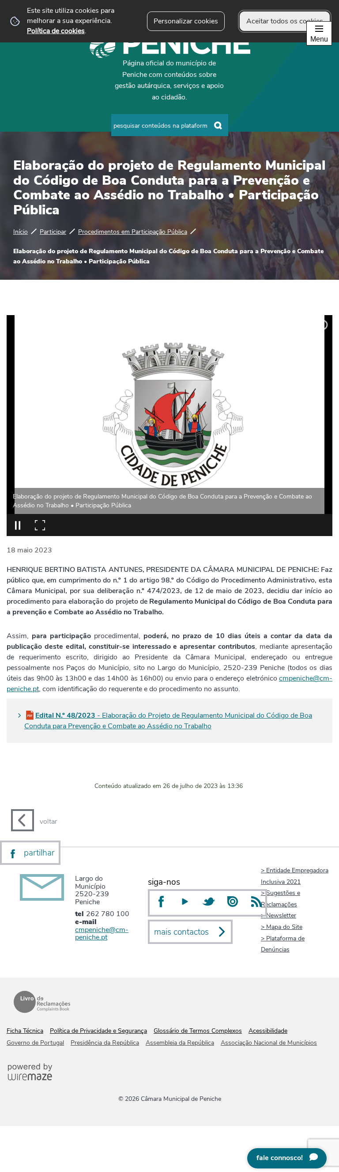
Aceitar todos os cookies (284, 21)
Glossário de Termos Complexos (198, 1031)
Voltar (48, 821)
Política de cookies (56, 31)
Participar (53, 231)
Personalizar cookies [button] (186, 21)
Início (20, 231)
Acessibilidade (268, 1031)
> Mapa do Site (281, 926)
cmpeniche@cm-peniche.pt (101, 934)
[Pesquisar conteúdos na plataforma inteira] (218, 125)
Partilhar (39, 853)
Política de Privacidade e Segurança (98, 1031)
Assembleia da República (180, 1043)
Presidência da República (105, 1043)
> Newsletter (278, 915)
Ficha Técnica (25, 1031)
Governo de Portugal (35, 1043)
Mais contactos (181, 932)
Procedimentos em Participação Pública (132, 231)
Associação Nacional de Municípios (269, 1043)
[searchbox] (169, 125)
